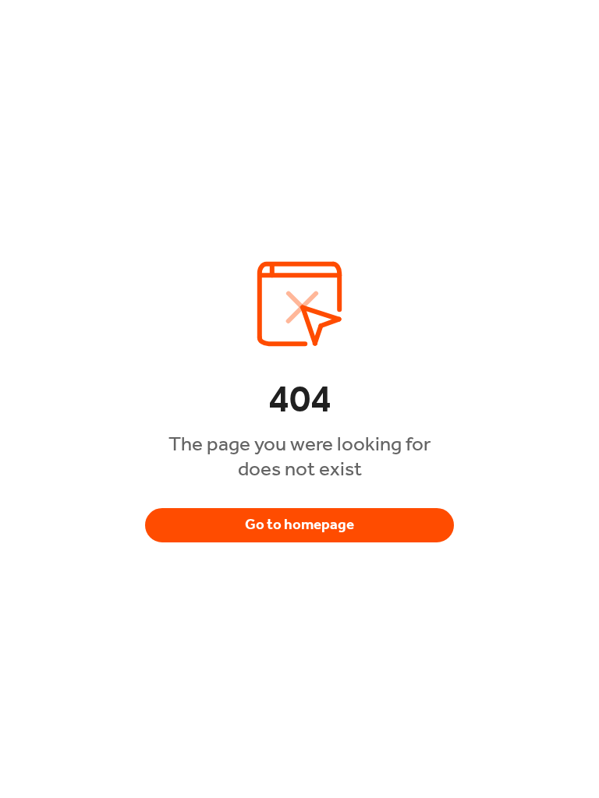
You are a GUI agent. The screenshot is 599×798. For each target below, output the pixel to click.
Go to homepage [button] (299, 524)
